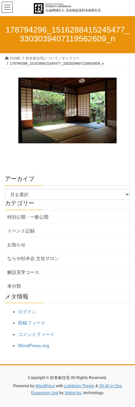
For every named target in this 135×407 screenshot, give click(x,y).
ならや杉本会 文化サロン (33, 258)
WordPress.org (33, 345)
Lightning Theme (79, 386)
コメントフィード (36, 334)
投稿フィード (32, 322)
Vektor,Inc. (74, 393)
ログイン (27, 311)
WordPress (45, 386)
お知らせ (16, 244)
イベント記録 (21, 230)
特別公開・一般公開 (27, 217)
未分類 (14, 286)
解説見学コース (23, 272)
